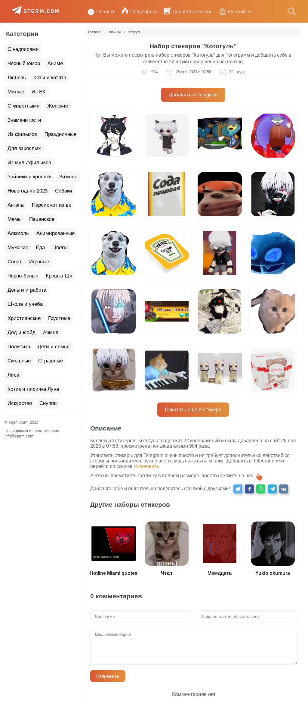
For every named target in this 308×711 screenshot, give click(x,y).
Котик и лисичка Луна (33, 389)
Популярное (144, 11)
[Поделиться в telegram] (272, 488)
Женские (57, 106)
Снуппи (48, 403)
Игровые (39, 262)
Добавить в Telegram (193, 95)
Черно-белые (23, 276)
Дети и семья (53, 346)
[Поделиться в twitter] (237, 488)
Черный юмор (24, 63)
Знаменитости (24, 120)
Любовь (17, 77)
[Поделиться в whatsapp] (260, 488)
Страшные (50, 361)
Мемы (15, 219)
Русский (237, 11)
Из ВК (38, 92)
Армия (50, 332)
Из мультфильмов (29, 162)
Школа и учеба (25, 304)
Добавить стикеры (193, 11)
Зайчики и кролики (30, 177)
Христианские (24, 318)
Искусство (20, 403)
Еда (40, 247)
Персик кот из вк (51, 205)
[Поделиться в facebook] (249, 488)
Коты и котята (49, 77)
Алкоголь (18, 233)
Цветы (59, 247)
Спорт (15, 262)
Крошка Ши (59, 276)
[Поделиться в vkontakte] (283, 488)
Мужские (18, 247)
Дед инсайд (21, 332)
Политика (19, 346)
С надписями (23, 49)
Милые (16, 92)
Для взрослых (24, 148)
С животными (24, 106)
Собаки (63, 191)
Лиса (13, 375)
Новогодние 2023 (28, 191)
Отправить (107, 676)
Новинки (106, 11)
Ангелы (16, 205)
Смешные (19, 361)
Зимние (68, 177)
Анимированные (55, 233)
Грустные (59, 318)
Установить (146, 466)
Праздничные (60, 134)
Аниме (55, 63)
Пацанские (41, 219)
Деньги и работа (27, 290)
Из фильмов (22, 134)
